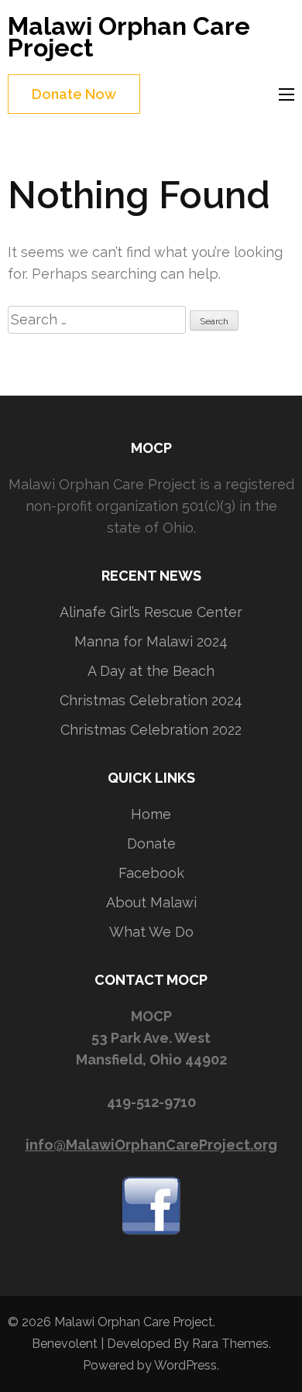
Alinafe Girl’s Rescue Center (151, 612)
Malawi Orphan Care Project (129, 37)
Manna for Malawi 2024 (151, 641)
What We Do (151, 932)
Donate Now (74, 94)
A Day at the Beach (151, 671)
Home (151, 814)
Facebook (151, 873)
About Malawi (151, 902)
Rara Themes (230, 1343)
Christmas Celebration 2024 (151, 700)
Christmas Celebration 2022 (151, 730)
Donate (151, 843)
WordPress (185, 1365)
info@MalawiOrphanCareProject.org (151, 1145)
